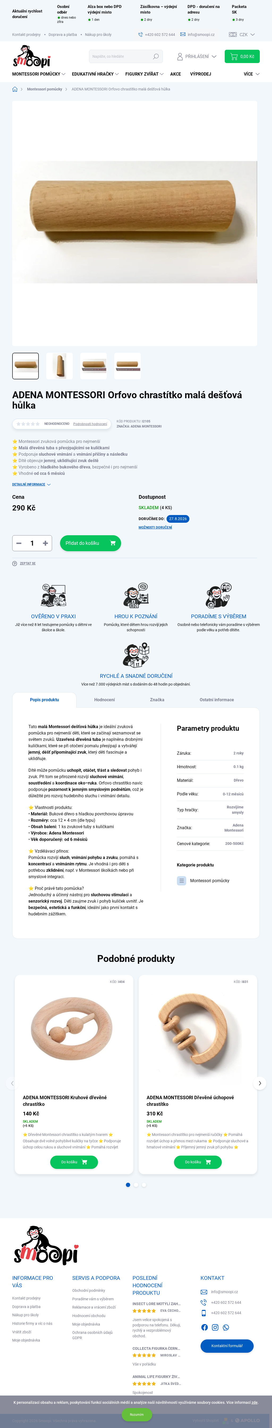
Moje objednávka (26, 1340)
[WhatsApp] (226, 1326)
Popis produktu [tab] (44, 699)
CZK (244, 34)
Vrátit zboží (21, 1332)
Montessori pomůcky (210, 880)
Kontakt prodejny (26, 34)
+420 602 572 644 (226, 1302)
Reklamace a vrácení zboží (94, 1307)
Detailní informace (28, 484)
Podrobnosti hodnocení (90, 424)
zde (255, 1402)
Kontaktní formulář (227, 1346)
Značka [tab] (157, 699)
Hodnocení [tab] (104, 699)
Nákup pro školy (98, 34)
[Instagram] (215, 1326)
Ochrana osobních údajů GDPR (92, 1335)
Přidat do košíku (82, 543)
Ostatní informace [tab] (217, 699)
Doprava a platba (63, 34)
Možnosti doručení (155, 527)
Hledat (156, 56)
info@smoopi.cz (224, 1292)
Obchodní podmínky (88, 1290)
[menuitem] (39, 74)
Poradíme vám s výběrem (93, 1299)
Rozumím (137, 1415)
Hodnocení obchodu (88, 1316)
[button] (128, 1185)
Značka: (139, 426)
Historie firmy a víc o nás (32, 1323)
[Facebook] (205, 1326)
